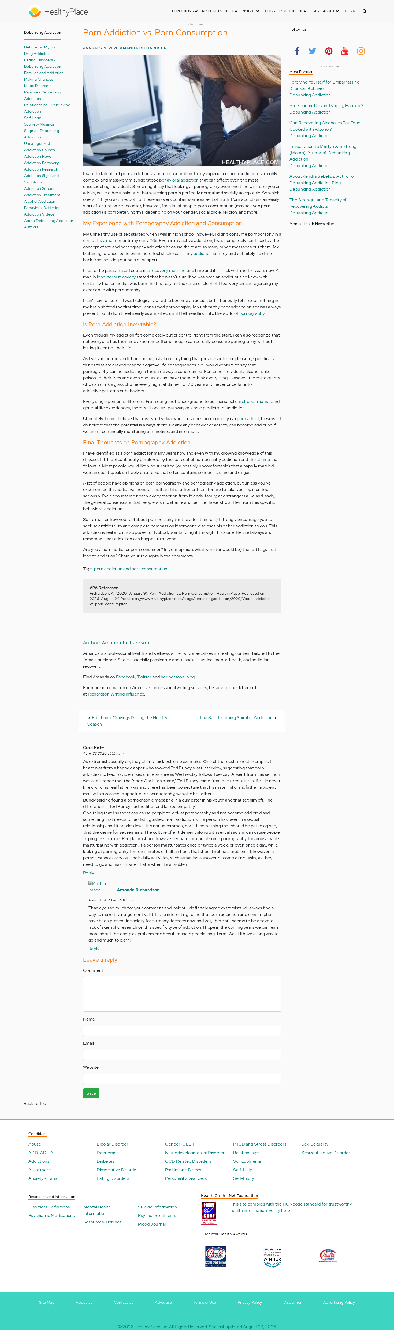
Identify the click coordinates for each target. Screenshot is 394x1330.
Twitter (144, 677)
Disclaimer (293, 1302)
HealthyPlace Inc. (151, 1326)
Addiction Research (41, 169)
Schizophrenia (247, 1161)
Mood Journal (152, 1224)
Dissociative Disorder (117, 1170)
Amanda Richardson (143, 48)
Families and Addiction (44, 72)
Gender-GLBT (180, 1144)
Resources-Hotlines (102, 1222)
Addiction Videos (39, 214)
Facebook (125, 677)
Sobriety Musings (39, 124)
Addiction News (38, 156)
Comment (93, 970)
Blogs (269, 11)
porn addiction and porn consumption (130, 569)
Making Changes (38, 79)
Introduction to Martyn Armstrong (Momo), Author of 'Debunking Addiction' (322, 152)
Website (91, 1067)
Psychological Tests (299, 11)
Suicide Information (157, 1207)
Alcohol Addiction (39, 201)
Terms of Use (205, 1302)
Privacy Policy (250, 1302)
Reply (88, 873)
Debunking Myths (39, 47)
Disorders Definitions (49, 1207)
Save (91, 1093)
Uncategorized (37, 143)
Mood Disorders (38, 85)
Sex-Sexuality (315, 1144)
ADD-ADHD (40, 1152)
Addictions (38, 1161)
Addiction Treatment (42, 194)
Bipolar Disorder (112, 1144)
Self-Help (242, 1170)
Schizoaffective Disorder (326, 1152)
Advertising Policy (339, 1302)
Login (350, 11)
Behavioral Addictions (43, 207)
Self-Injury (243, 1178)
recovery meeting (168, 270)
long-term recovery (116, 277)
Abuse (34, 1144)
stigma (263, 459)
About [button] (329, 11)
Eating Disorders (113, 1178)
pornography (252, 313)
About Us (84, 1302)
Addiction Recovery (41, 162)
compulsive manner (102, 240)
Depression (108, 1152)
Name (89, 1019)
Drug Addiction (37, 53)
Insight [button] (249, 11)
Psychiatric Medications (51, 1215)
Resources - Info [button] (218, 11)
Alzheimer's (39, 1170)
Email (88, 1043)
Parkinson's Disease (184, 1170)
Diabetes (105, 1161)
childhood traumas (253, 401)
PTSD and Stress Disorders (259, 1144)
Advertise (163, 1302)
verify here (279, 1210)
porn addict (248, 418)
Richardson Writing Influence (116, 694)
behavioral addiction (179, 180)
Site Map (46, 1302)
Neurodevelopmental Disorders (196, 1152)
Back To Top (35, 1103)
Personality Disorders (186, 1178)
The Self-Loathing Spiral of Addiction (236, 717)
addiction (203, 253)
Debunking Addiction (310, 95)
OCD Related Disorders (188, 1161)
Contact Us (123, 1302)
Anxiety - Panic (43, 1178)
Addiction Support (40, 188)
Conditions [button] (183, 11)
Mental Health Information (97, 1210)
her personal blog (178, 677)
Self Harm (33, 117)
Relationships (246, 1152)
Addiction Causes (39, 149)
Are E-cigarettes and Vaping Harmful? (326, 105)
